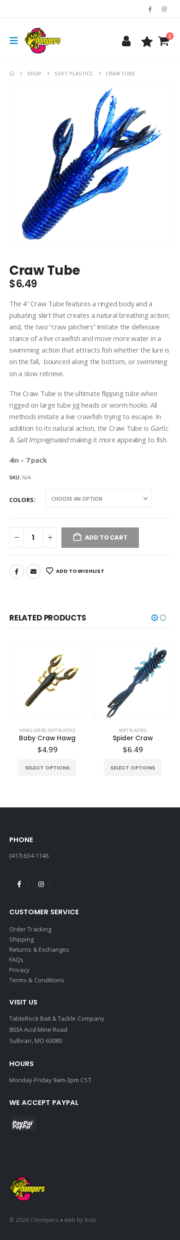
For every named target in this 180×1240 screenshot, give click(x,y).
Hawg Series (32, 730)
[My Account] (126, 41)
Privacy (19, 970)
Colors (21, 500)
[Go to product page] (47, 681)
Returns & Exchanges (39, 949)
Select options (47, 767)
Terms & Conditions (36, 980)
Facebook (16, 571)
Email (33, 571)
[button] (16, 41)
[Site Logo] (42, 40)
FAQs (16, 959)
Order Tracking (30, 929)
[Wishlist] (147, 41)
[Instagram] (164, 9)
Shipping (21, 939)
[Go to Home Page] (11, 73)
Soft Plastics (61, 730)
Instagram (41, 884)
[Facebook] (150, 9)
